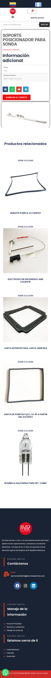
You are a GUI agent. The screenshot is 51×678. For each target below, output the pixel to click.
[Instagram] (25, 585)
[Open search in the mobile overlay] (25, 24)
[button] (13, 17)
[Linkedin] (33, 585)
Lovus (45, 673)
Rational (16, 50)
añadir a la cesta (25, 160)
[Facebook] (17, 585)
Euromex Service (23, 673)
